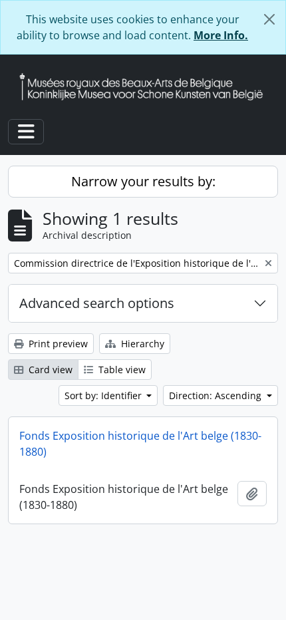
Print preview (57, 343)
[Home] (146, 87)
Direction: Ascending (216, 395)
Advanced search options (96, 303)
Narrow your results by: (143, 181)
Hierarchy (141, 343)
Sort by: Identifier (104, 395)
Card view (49, 369)
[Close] (269, 19)
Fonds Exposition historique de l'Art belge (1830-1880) (140, 443)
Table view (121, 369)
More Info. (221, 35)
